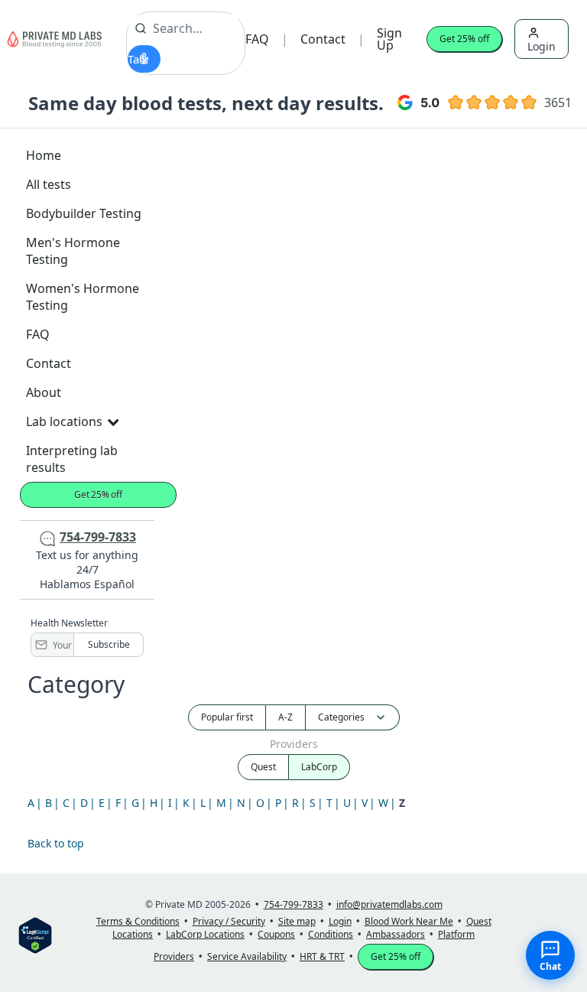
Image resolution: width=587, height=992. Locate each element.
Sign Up (389, 39)
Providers (294, 744)
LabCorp (319, 766)
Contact (322, 39)
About (43, 392)
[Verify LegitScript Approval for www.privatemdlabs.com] (35, 934)
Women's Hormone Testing (82, 297)
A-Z (285, 717)
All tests (48, 184)
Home (43, 155)
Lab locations (64, 421)
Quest (263, 766)
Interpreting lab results (72, 459)
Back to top (56, 843)
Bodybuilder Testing (83, 213)
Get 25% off (464, 38)
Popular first (227, 717)
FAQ (257, 39)
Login (541, 46)
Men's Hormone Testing (73, 251)
